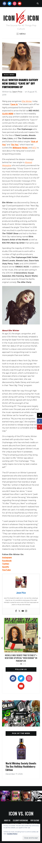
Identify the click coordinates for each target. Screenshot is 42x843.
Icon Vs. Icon (21, 813)
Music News (9, 75)
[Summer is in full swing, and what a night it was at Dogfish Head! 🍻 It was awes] (16, 796)
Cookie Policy (12, 834)
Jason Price (17, 92)
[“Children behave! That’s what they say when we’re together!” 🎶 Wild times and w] (26, 796)
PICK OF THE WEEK (21, 733)
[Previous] (2, 638)
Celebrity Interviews (20, 820)
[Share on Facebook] (39, 421)
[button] (21, 34)
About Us (7, 820)
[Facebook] (16, 611)
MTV (34, 148)
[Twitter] (19, 611)
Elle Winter (27, 101)
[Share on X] (39, 415)
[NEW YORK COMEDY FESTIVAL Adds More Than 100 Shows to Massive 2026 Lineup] (21, 619)
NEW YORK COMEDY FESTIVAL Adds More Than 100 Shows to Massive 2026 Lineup (21, 657)
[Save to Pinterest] (39, 427)
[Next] (40, 638)
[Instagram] (26, 611)
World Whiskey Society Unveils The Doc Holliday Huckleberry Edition (21, 766)
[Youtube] (23, 611)
